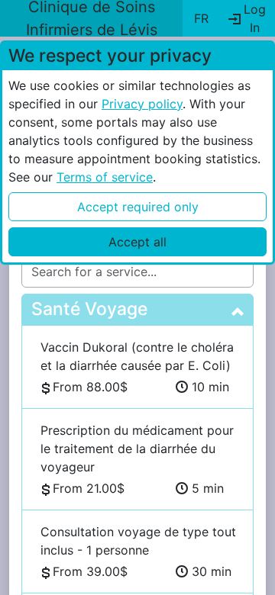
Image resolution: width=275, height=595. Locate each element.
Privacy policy (142, 103)
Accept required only (138, 206)
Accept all (137, 241)
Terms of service (105, 177)
